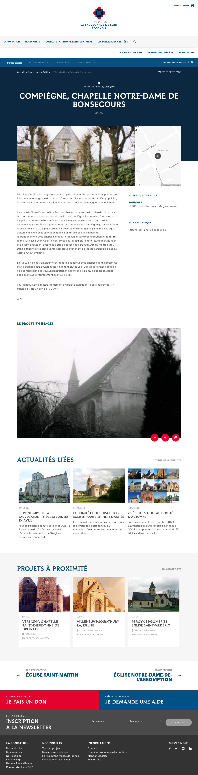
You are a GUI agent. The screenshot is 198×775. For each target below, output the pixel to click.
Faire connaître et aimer (56, 759)
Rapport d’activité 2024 (19, 766)
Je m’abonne (179, 722)
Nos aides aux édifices (55, 752)
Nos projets (32, 41)
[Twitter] (176, 748)
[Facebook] (169, 748)
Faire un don (186, 52)
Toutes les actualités (168, 460)
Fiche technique (140, 223)
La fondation (12, 41)
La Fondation (17, 743)
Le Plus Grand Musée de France (60, 755)
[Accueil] (99, 18)
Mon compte (181, 5)
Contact (92, 748)
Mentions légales (98, 755)
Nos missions (14, 752)
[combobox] (38, 62)
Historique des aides (143, 195)
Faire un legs (13, 759)
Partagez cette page (169, 72)
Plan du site (94, 759)
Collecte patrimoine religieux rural (68, 41)
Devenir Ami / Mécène (160, 52)
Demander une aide (130, 52)
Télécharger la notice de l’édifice (147, 229)
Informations (99, 743)
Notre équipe (14, 755)
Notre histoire (14, 748)
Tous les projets (171, 569)
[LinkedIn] (190, 748)
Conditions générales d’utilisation (107, 752)
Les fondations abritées (113, 41)
